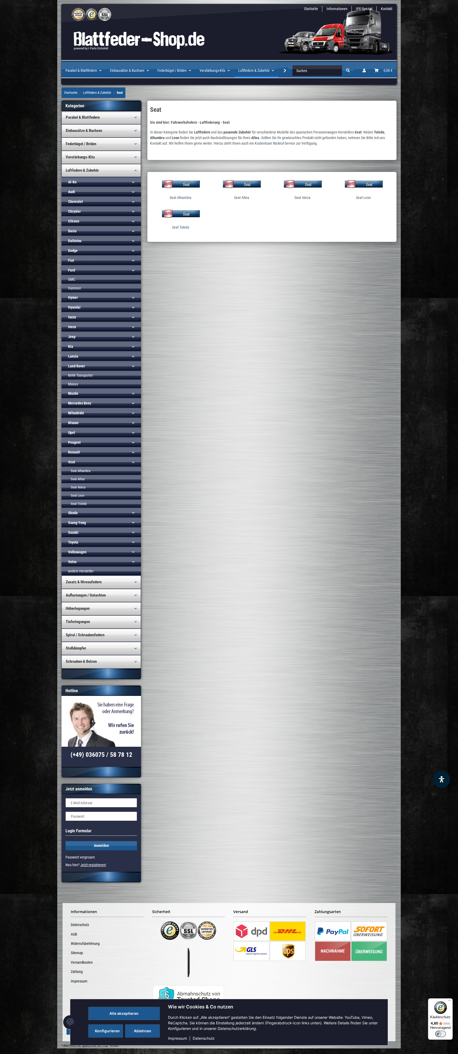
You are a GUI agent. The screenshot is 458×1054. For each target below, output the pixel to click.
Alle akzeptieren (124, 1013)
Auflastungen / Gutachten (86, 595)
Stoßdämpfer (76, 648)
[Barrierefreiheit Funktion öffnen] (441, 779)
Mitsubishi (76, 413)
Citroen (73, 221)
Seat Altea (241, 197)
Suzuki (73, 532)
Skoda (73, 513)
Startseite (311, 9)
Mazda (73, 393)
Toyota (73, 542)
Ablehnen (142, 1031)
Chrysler (74, 211)
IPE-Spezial (364, 9)
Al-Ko (72, 182)
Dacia (72, 231)
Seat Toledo (180, 227)
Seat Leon (363, 197)
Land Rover (76, 366)
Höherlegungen (78, 608)
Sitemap (77, 953)
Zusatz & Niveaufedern (84, 582)
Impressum (177, 1038)
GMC (71, 279)
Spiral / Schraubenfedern (85, 635)
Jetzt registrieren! (93, 865)
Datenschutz (204, 1038)
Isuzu (72, 317)
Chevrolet (75, 201)
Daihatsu (74, 241)
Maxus (73, 384)
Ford (71, 270)
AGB (74, 934)
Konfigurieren (107, 1031)
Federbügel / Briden (81, 143)
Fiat (71, 260)
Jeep (72, 337)
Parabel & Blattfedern (83, 117)
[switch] (440, 1034)
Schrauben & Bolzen (81, 661)
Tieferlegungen (78, 621)
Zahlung (77, 971)
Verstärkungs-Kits (80, 157)
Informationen (337, 9)
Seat (71, 462)
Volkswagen (77, 552)
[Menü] (449, 1001)
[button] (364, 71)
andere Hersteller (81, 571)
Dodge (73, 250)
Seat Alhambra (180, 197)
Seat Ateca (302, 197)
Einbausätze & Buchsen (84, 130)
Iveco (72, 327)
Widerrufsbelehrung (85, 943)
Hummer (74, 288)
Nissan (73, 423)
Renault (74, 452)
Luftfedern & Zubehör (82, 170)
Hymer (73, 297)
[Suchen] (348, 70)
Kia (70, 346)
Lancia (73, 356)
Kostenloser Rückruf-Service (275, 143)
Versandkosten (82, 962)
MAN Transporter (80, 375)
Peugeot (74, 442)
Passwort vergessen (80, 857)
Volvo (72, 562)
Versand (113, 1045)
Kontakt (386, 9)
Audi (71, 192)
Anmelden (101, 845)
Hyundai (74, 307)
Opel (71, 432)
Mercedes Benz (79, 403)
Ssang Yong (77, 523)
